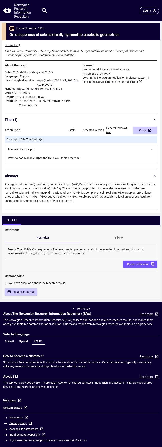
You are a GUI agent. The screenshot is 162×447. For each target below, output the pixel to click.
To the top (83, 308)
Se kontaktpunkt (23, 291)
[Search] (45, 10)
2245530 (24, 92)
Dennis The (11, 45)
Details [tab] (12, 220)
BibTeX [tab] (119, 237)
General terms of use (116, 130)
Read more (146, 314)
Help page (9, 400)
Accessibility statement (23, 428)
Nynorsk (24, 341)
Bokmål (9, 341)
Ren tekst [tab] (43, 237)
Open (142, 130)
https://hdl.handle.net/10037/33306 (39, 88)
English (38, 340)
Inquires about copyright (24, 434)
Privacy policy (18, 423)
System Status (12, 407)
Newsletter (16, 417)
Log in (147, 10)
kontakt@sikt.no (76, 440)
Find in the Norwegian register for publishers (110, 81)
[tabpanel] (81, 251)
